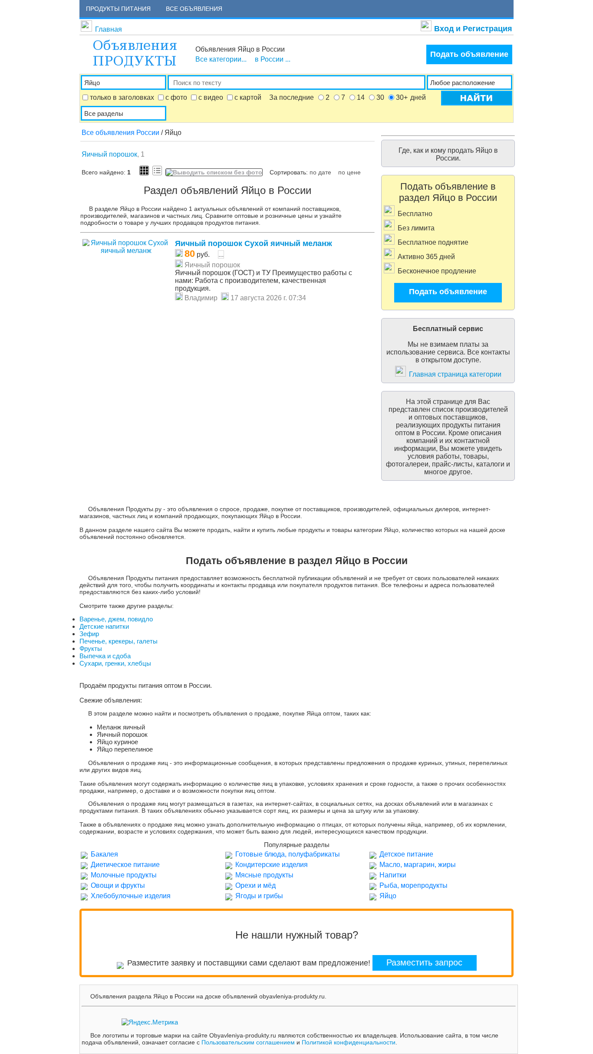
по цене (349, 172)
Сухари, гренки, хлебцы (115, 663)
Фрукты (90, 648)
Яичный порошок (109, 154)
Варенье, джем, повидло (116, 619)
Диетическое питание (125, 864)
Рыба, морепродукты (413, 885)
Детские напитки (104, 626)
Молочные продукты (124, 875)
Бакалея (104, 854)
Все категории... (221, 59)
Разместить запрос (424, 962)
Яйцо (387, 896)
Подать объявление (469, 54)
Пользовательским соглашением (248, 1042)
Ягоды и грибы (259, 896)
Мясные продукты (264, 875)
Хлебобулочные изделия (131, 896)
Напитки (392, 875)
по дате (320, 172)
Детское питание (406, 854)
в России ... (272, 59)
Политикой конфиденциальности (348, 1042)
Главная (108, 29)
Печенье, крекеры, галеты (118, 641)
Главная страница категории (455, 374)
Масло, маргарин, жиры (417, 864)
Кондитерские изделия (271, 864)
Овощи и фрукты (118, 885)
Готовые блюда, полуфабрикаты (287, 854)
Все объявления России (120, 132)
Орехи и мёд (255, 885)
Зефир (89, 633)
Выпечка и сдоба (105, 656)
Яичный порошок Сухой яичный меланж (253, 243)
